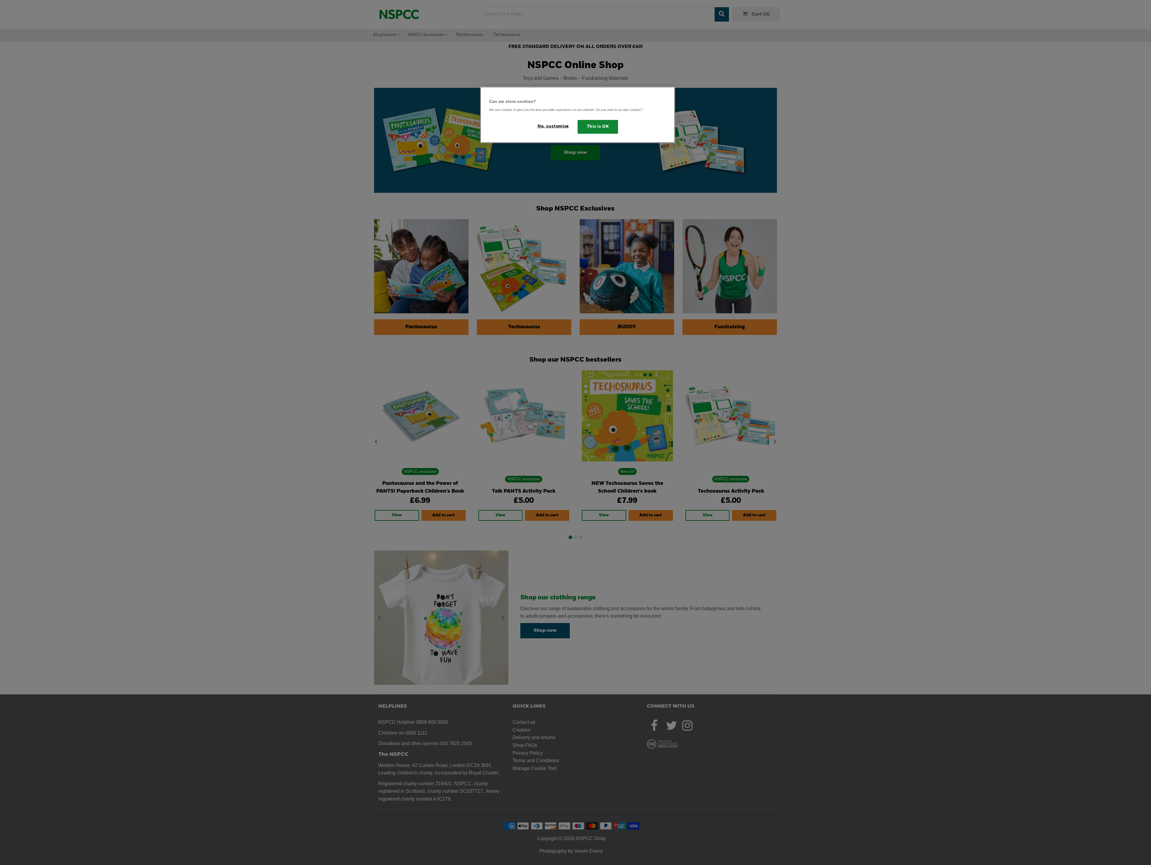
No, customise (553, 126)
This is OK (598, 126)
